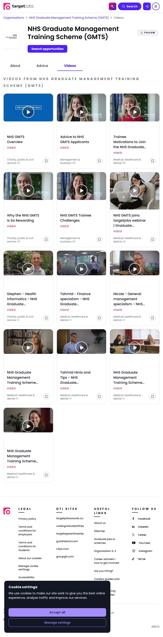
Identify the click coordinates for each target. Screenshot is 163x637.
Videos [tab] (70, 65)
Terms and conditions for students (27, 546)
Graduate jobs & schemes (104, 541)
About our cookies (30, 558)
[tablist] (43, 66)
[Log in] (147, 6)
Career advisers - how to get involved (106, 561)
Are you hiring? (103, 571)
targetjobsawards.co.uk (70, 518)
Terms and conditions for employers (27, 530)
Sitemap (99, 531)
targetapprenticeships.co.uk (70, 534)
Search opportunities (47, 49)
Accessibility (26, 577)
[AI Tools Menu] (112, 6)
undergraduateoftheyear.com (70, 526)
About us (99, 523)
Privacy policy (27, 519)
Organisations (13, 17)
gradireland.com (67, 541)
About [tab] (15, 65)
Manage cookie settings (28, 567)
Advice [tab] (42, 65)
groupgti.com (65, 556)
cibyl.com (62, 549)
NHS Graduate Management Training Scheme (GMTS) (69, 17)
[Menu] (156, 6)
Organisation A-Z (105, 551)
